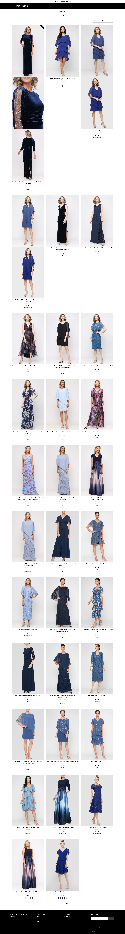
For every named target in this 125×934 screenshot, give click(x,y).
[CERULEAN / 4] (97, 371)
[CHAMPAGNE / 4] (99, 701)
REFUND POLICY (67, 916)
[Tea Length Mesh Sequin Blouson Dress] (28, 602)
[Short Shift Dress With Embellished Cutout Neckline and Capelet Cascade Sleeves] (28, 246)
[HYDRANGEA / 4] (62, 505)
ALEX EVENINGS (13, 916)
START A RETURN (40, 918)
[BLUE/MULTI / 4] (28, 505)
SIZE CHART (39, 921)
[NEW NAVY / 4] (60, 703)
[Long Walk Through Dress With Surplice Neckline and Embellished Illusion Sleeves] (62, 536)
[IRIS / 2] (100, 833)
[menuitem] (47, 6)
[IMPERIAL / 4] (29, 189)
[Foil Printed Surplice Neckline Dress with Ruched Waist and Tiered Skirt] (97, 602)
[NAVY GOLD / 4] (97, 767)
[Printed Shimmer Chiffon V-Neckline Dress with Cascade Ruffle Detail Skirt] (28, 404)
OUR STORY (39, 923)
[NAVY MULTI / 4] (28, 371)
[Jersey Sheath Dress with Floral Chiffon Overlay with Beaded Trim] (62, 734)
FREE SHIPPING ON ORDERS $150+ (62, 1)
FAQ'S (38, 916)
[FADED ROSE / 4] (95, 137)
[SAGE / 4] (29, 571)
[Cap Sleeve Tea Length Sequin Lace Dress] (97, 800)
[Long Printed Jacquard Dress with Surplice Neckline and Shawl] (97, 404)
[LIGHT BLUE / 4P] (62, 439)
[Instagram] (5, 1)
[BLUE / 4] (29, 635)
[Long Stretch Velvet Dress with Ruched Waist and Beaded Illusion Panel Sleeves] (28, 103)
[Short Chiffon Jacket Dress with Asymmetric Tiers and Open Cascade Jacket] (97, 77)
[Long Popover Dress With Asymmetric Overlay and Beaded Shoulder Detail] (62, 470)
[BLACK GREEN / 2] (30, 898)
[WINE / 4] (24, 635)
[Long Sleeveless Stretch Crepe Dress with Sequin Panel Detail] (97, 221)
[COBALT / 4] (62, 898)
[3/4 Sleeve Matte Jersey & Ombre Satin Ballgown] (62, 800)
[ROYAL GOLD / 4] (97, 637)
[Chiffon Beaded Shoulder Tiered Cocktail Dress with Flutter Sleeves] (62, 51)
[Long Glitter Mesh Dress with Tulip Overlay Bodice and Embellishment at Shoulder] (62, 602)
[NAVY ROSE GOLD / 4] (63, 767)
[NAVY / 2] (93, 833)
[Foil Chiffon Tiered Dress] (97, 734)
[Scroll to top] (122, 931)
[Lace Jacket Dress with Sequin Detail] (97, 668)
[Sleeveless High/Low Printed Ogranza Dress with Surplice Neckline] (28, 338)
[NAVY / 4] (97, 137)
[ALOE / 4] (29, 307)
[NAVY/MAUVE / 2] (23, 898)
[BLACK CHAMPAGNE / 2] (27, 898)
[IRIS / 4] (62, 86)
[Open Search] (105, 6)
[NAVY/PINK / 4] (97, 437)
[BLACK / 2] (97, 833)
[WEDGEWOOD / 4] (99, 137)
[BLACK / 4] (93, 137)
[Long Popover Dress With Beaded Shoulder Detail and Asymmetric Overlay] (28, 536)
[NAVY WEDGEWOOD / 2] (25, 898)
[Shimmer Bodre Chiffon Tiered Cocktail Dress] (97, 536)
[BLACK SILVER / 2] (29, 898)
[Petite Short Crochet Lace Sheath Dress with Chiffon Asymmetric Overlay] (62, 404)
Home (61, 11)
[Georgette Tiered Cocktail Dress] (62, 865)
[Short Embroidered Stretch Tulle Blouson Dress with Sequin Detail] (97, 338)
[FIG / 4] (27, 571)
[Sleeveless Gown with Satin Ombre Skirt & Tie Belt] (28, 865)
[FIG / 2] (95, 833)
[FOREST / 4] (27, 189)
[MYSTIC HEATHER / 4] (30, 571)
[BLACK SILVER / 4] (61, 833)
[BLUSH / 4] (62, 703)
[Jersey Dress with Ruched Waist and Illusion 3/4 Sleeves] (28, 668)
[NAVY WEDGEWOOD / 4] (63, 833)
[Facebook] (3, 1)
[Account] (107, 6)
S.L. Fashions (103, 931)
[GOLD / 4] (28, 833)
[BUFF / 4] (64, 703)
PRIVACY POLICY (67, 918)
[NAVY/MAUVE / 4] (97, 505)
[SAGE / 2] (99, 833)
